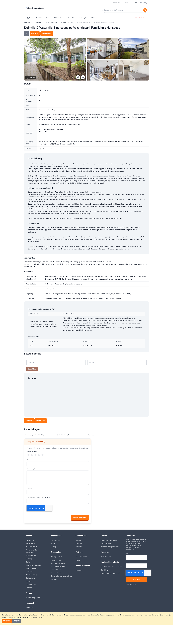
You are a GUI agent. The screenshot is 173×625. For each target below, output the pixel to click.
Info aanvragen (46, 33)
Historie (78, 540)
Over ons (79, 543)
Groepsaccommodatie (33, 565)
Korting (53, 547)
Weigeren (17, 620)
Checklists (104, 570)
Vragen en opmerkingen (109, 540)
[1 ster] (28, 455)
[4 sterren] (39, 455)
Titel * (28, 460)
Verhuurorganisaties (58, 566)
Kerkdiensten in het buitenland (111, 567)
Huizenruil (29, 608)
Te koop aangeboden (33, 598)
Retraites (54, 579)
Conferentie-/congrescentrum (61, 576)
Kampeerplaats (31, 584)
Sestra (78, 560)
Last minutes (55, 540)
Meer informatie (131, 584)
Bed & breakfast (31, 547)
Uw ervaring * (31, 469)
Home (31, 18)
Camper (28, 581)
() (136, 2)
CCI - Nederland (81, 557)
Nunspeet (64, 22)
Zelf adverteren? (140, 18)
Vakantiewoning (31, 575)
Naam (127, 553)
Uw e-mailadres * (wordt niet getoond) (38, 497)
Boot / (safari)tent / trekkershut (32, 551)
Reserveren (34, 33)
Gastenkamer (30, 578)
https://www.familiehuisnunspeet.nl (51, 149)
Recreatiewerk (106, 557)
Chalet (28, 562)
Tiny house (29, 588)
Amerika (71, 18)
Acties (53, 543)
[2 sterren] (32, 455)
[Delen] (78, 77)
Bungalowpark (31, 555)
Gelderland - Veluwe (51, 22)
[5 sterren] (42, 455)
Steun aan (79, 547)
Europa (48, 18)
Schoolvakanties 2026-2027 (110, 573)
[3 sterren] (35, 455)
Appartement (30, 543)
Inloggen (126, 2)
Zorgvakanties (56, 569)
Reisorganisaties (56, 557)
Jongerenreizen (56, 560)
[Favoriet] (83, 77)
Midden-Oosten (59, 18)
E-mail (127, 562)
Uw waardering (32, 451)
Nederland (40, 18)
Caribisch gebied (82, 18)
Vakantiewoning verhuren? (110, 547)
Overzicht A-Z (31, 540)
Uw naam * (30, 488)
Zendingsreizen (56, 573)
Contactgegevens (107, 543)
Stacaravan (29, 571)
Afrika (93, 18)
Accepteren (6, 620)
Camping (29, 559)
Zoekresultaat (28, 22)
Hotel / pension (31, 568)
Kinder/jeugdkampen (58, 563)
